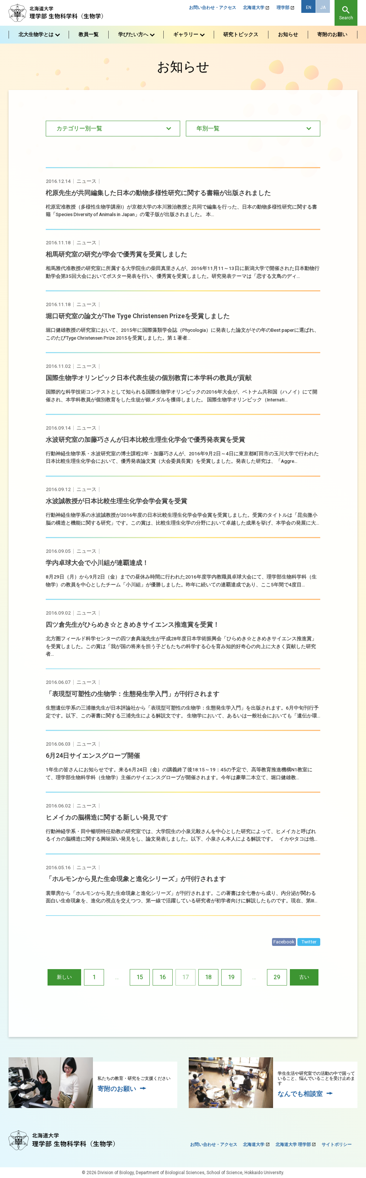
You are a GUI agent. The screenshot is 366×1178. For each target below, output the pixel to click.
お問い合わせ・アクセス (212, 7)
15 (140, 977)
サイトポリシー (337, 1144)
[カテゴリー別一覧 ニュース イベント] (113, 128)
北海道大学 (253, 7)
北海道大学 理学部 (293, 1144)
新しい (64, 977)
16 (162, 977)
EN (308, 7)
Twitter (309, 941)
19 (231, 977)
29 (277, 977)
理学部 (283, 7)
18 (208, 977)
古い (304, 977)
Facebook (284, 941)
